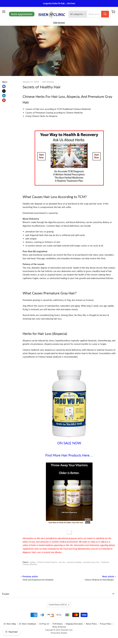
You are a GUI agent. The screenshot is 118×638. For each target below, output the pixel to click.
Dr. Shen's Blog (10, 624)
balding (33, 562)
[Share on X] (4, 91)
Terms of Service (59, 627)
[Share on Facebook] (4, 86)
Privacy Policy (105, 624)
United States (58, 604)
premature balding (74, 562)
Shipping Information (74, 624)
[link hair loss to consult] (69, 186)
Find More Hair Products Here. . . (69, 455)
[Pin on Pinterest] (4, 100)
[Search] (105, 14)
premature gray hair (91, 562)
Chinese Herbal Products (47, 562)
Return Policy (91, 624)
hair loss (62, 562)
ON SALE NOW (69, 443)
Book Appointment (21, 14)
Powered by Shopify (59, 633)
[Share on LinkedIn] (4, 95)
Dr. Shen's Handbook (27, 624)
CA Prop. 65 (44, 624)
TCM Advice (57, 624)
